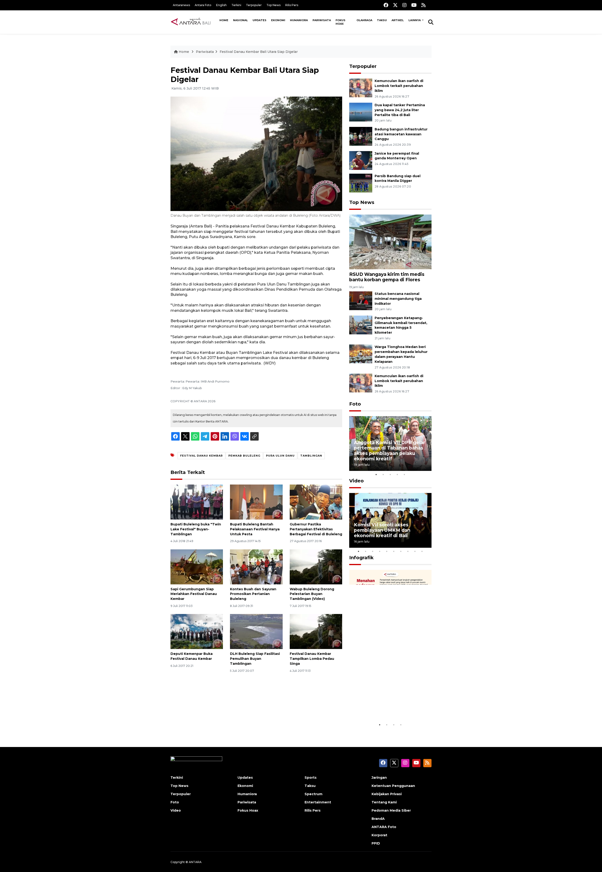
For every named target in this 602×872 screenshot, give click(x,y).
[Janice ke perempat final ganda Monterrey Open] (360, 160)
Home (223, 20)
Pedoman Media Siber (391, 810)
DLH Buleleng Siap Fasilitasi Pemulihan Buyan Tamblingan (255, 659)
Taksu (382, 20)
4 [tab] (397, 474)
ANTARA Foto (384, 827)
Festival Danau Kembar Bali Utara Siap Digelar (259, 52)
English (221, 5)
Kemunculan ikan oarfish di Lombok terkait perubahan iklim (399, 86)
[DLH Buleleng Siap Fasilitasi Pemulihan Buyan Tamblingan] (256, 631)
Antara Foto (203, 5)
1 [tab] (376, 474)
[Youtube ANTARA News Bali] (414, 5)
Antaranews (181, 5)
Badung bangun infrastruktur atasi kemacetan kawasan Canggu (401, 134)
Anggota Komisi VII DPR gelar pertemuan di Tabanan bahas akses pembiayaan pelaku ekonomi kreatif (389, 450)
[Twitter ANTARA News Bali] (395, 5)
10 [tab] (422, 551)
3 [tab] (390, 474)
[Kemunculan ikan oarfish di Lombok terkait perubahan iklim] (360, 87)
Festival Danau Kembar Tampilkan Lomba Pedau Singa (312, 659)
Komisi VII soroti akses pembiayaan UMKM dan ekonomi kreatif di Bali (382, 530)
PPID (376, 843)
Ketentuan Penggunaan (393, 786)
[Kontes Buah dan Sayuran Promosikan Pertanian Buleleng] (256, 566)
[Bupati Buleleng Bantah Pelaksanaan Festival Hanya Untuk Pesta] (256, 502)
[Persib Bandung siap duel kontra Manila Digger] (360, 182)
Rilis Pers (291, 5)
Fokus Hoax (340, 22)
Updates (259, 20)
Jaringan (379, 777)
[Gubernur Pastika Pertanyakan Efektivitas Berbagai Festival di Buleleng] (316, 502)
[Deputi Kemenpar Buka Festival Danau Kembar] (196, 631)
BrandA (378, 819)
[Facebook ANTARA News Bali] (386, 5)
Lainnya (414, 20)
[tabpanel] (390, 443)
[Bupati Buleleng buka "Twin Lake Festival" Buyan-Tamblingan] (196, 502)
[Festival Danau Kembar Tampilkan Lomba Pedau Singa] (316, 631)
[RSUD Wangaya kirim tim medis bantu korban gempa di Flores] (390, 241)
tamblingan (311, 455)
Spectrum (313, 794)
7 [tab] (401, 551)
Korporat (379, 835)
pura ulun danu (280, 455)
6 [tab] (394, 551)
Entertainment (318, 802)
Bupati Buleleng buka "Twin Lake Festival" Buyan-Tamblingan (195, 529)
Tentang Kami (384, 802)
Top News (273, 5)
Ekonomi (278, 20)
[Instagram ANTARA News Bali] (404, 5)
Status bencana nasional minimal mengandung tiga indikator (398, 299)
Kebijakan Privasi (387, 794)
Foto (355, 404)
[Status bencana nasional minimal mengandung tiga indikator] (360, 300)
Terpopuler (254, 5)
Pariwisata (322, 20)
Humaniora (299, 20)
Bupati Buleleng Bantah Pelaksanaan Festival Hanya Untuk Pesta (255, 529)
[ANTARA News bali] (193, 21)
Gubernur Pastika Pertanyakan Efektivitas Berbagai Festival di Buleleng (316, 529)
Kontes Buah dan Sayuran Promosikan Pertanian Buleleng (253, 594)
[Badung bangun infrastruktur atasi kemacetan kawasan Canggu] (360, 136)
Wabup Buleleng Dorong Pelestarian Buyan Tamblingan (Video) (312, 594)
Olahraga (364, 20)
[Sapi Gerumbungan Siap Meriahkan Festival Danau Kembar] (196, 566)
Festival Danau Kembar (201, 455)
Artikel (398, 20)
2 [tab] (383, 474)
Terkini (236, 5)
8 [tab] (408, 551)
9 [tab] (415, 551)
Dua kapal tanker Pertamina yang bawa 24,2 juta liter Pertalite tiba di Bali (400, 110)
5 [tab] (404, 474)
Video (356, 481)
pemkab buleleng (244, 455)
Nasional (240, 20)
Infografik (361, 557)
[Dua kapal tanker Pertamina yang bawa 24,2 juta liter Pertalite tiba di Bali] (360, 111)
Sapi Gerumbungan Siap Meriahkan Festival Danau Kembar (193, 594)
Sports (311, 777)
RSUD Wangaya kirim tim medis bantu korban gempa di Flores (386, 276)
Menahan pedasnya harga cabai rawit (384, 705)
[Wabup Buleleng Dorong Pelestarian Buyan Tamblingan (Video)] (316, 566)
